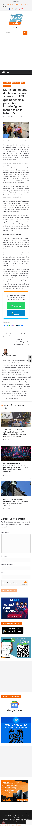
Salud (22, 82)
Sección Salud (7, 85)
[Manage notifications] (3, 822)
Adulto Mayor (15, 82)
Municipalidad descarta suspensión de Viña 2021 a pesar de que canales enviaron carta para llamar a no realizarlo (15, 467)
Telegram (17, 314)
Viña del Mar (7, 82)
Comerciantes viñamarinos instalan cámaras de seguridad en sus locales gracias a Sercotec (15, 502)
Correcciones (17, 813)
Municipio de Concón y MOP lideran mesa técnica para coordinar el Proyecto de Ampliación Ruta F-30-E (15, 342)
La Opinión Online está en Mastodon (11, 825)
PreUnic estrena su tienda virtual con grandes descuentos (15, 335)
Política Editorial (6, 813)
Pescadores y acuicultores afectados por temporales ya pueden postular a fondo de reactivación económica (18, 4)
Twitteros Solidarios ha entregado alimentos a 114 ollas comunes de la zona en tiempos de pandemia (14, 433)
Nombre (4, 556)
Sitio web (4, 573)
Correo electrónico (8, 564)
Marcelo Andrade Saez (18, 116)
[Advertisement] (16, 53)
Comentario (6, 532)
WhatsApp (17, 306)
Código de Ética (28, 813)
